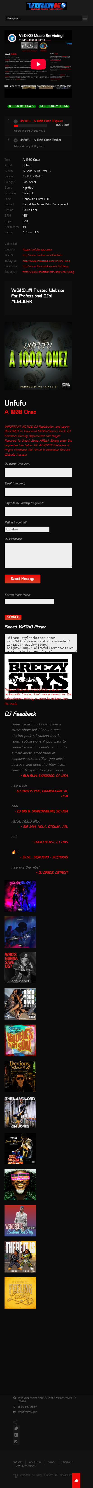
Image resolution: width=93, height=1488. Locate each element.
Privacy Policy (26, 1466)
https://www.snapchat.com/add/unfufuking (48, 272)
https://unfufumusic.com (37, 249)
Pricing (17, 1462)
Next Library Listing (54, 106)
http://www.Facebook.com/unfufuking (45, 266)
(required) (17, 464)
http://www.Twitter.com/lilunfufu (42, 255)
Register (35, 1462)
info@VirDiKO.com (27, 1412)
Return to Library (21, 106)
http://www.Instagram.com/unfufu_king (46, 261)
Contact (66, 1462)
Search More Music (17, 595)
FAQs (51, 1462)
